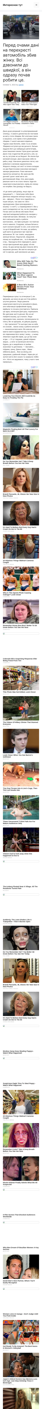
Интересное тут (13, 4)
